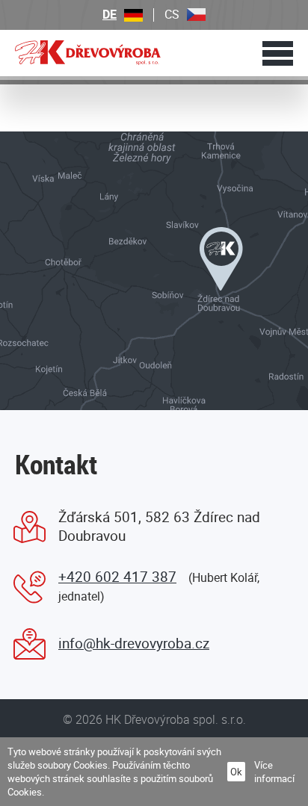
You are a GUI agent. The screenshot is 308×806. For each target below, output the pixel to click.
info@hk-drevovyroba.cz (133, 643)
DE (109, 15)
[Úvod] (88, 52)
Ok (236, 771)
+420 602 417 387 (117, 576)
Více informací (274, 771)
